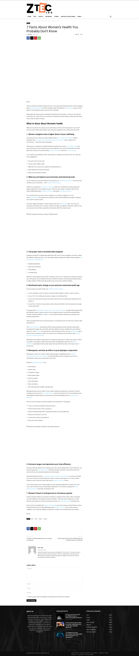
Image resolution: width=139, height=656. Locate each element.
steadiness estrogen (47, 191)
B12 (48, 314)
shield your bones (60, 507)
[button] (110, 16)
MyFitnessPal (64, 203)
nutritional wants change (56, 289)
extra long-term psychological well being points (49, 140)
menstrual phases (43, 470)
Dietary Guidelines (34, 327)
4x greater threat (65, 501)
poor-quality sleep (72, 146)
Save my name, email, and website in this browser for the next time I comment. (49, 596)
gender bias (69, 108)
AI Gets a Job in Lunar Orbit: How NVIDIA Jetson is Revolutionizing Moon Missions (74, 616)
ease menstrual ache (65, 191)
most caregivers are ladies (65, 138)
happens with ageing (50, 505)
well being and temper (65, 180)
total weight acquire (48, 393)
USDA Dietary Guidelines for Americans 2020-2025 (50, 310)
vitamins (38, 331)
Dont (32, 518)
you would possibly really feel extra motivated (56, 476)
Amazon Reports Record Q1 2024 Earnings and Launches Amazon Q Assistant (70, 539)
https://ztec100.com (42, 550)
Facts (36, 518)
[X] (31, 38)
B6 (43, 314)
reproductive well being (53, 182)
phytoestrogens (34, 197)
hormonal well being (47, 187)
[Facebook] (28, 38)
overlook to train (71, 150)
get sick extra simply (55, 150)
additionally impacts (37, 362)
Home (28, 21)
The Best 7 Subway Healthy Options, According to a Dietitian (39, 539)
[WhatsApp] (39, 38)
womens (45, 518)
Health (32, 21)
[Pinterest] (35, 38)
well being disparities (36, 108)
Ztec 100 (30, 34)
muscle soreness (58, 480)
